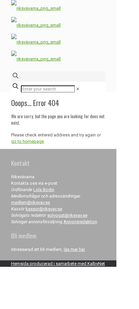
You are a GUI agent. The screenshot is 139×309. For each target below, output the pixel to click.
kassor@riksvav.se (44, 208)
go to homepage (27, 141)
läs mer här (74, 249)
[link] (78, 89)
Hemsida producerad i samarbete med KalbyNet (58, 263)
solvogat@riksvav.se (67, 215)
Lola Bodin (43, 189)
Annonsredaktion (80, 221)
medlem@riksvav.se (30, 202)
